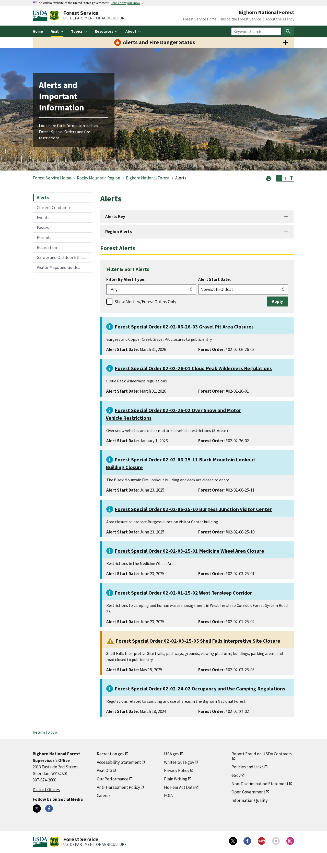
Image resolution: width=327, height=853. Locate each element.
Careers (104, 795)
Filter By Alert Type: (126, 279)
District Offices (46, 789)
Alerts (43, 197)
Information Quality (249, 800)
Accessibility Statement (119, 762)
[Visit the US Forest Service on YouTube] (262, 841)
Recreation (47, 247)
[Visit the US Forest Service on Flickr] (276, 841)
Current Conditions (54, 207)
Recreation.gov (110, 754)
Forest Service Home (199, 19)
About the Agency (280, 19)
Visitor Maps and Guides (58, 267)
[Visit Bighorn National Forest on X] (37, 808)
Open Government (248, 792)
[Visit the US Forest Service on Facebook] (247, 841)
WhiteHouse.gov (179, 762)
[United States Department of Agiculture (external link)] (41, 15)
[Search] (288, 31)
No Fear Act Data (179, 787)
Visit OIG (104, 770)
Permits (44, 237)
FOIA (168, 795)
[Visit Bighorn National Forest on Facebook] (49, 808)
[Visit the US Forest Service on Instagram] (290, 841)
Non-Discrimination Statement (259, 784)
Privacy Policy (176, 770)
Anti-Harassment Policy (118, 787)
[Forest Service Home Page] (54, 15)
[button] (269, 177)
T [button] (279, 178)
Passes (43, 227)
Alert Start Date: (214, 279)
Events (43, 217)
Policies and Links (247, 767)
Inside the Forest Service (241, 19)
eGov (236, 775)
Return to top (45, 732)
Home (38, 31)
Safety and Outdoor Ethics (61, 257)
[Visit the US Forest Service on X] (233, 841)
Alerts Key (115, 216)
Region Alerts (118, 231)
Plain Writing (175, 779)
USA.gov (171, 754)
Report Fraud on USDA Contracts (261, 754)
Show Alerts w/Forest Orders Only (145, 301)
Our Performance (113, 779)
